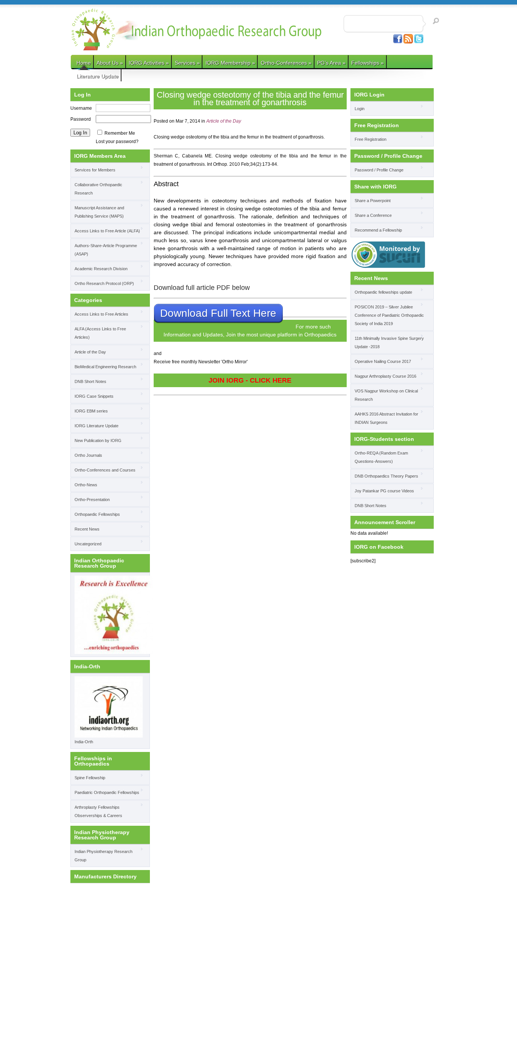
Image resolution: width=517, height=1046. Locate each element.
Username (81, 108)
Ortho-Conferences (286, 63)
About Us (110, 63)
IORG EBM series (91, 411)
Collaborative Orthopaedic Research (98, 188)
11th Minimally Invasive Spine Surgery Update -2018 (389, 342)
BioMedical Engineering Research (105, 366)
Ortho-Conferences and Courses (105, 470)
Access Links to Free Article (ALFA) (107, 231)
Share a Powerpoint (373, 200)
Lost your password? (117, 141)
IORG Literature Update (96, 425)
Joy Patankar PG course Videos (384, 491)
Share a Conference (373, 215)
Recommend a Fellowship (378, 230)
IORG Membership (230, 63)
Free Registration (370, 139)
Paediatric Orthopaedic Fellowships (107, 792)
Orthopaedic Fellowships (97, 514)
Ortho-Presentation (92, 499)
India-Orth (84, 741)
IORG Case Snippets (94, 396)
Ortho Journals (88, 455)
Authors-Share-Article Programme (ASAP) (106, 249)
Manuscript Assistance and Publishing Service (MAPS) (99, 211)
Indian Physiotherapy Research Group (103, 855)
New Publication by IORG (98, 440)
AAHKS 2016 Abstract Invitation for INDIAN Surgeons (386, 418)
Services (187, 63)
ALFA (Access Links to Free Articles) (100, 333)
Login (359, 108)
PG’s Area (331, 63)
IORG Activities (149, 63)
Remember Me (119, 133)
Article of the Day (90, 352)
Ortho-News (86, 485)
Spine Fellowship (90, 777)
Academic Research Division (101, 268)
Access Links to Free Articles (101, 314)
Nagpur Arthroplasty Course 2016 (385, 376)
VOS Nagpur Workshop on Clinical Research (386, 395)
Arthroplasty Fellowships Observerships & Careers (98, 811)
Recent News (87, 529)
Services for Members (95, 170)
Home (83, 63)
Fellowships (367, 63)
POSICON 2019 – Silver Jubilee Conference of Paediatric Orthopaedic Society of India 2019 (389, 315)
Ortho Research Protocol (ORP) (104, 283)
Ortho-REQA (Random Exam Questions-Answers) (381, 457)
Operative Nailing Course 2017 (383, 361)
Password (80, 119)
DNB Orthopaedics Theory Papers (386, 476)
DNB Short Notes (90, 381)
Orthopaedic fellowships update (383, 292)
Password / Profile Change (379, 170)
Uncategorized (88, 544)
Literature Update (97, 76)
